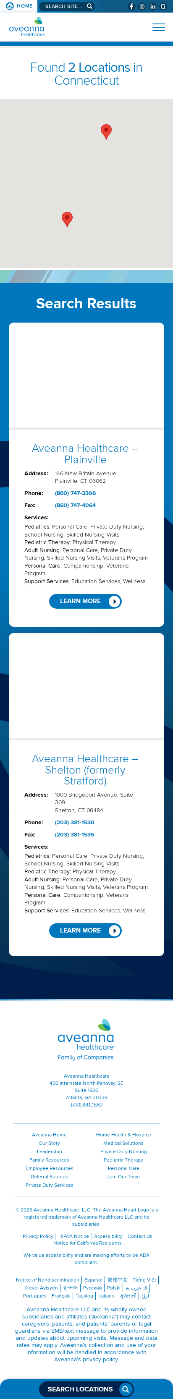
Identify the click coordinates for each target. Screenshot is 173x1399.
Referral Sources (49, 1177)
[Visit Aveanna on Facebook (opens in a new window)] (132, 6)
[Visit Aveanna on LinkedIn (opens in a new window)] (153, 6)
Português (35, 1296)
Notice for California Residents (87, 1243)
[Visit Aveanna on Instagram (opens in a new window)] (142, 6)
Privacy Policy (38, 1236)
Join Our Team (123, 1177)
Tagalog (84, 1296)
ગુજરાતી (128, 1296)
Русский (92, 1288)
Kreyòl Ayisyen (41, 1288)
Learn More (80, 601)
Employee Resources (49, 1168)
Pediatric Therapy (123, 1160)
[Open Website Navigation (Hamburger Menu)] (155, 27)
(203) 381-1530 (74, 822)
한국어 (70, 1288)
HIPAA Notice (73, 1236)
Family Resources (49, 1160)
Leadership (49, 1152)
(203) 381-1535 (74, 834)
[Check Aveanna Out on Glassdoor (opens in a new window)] (163, 6)
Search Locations (80, 1389)
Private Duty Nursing (123, 1152)
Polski (114, 1288)
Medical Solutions (123, 1143)
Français (61, 1296)
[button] (106, 132)
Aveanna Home (49, 1135)
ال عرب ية (136, 1288)
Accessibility (108, 1236)
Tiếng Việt (144, 1280)
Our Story (49, 1143)
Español (93, 1280)
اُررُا (145, 1296)
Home (25, 6)
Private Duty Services (49, 1185)
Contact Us (140, 1236)
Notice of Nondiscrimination (47, 1280)
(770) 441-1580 (86, 1105)
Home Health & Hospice (123, 1135)
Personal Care (123, 1168)
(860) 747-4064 (75, 505)
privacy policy (100, 1359)
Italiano (106, 1296)
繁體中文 (117, 1280)
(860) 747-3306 (75, 493)
